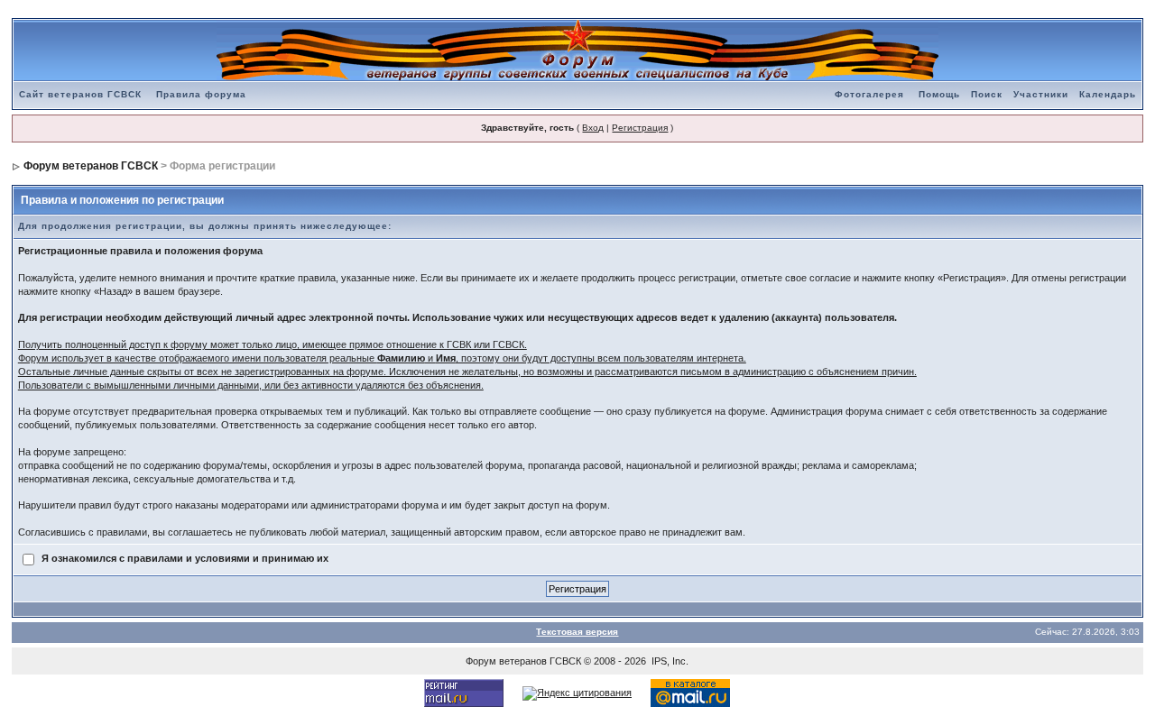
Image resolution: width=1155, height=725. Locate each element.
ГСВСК (565, 661)
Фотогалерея (869, 94)
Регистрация (640, 128)
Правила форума (201, 94)
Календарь (1107, 94)
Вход (593, 128)
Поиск (987, 94)
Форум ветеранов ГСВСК (90, 166)
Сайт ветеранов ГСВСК (80, 94)
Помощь (939, 94)
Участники (1040, 94)
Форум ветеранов (506, 661)
